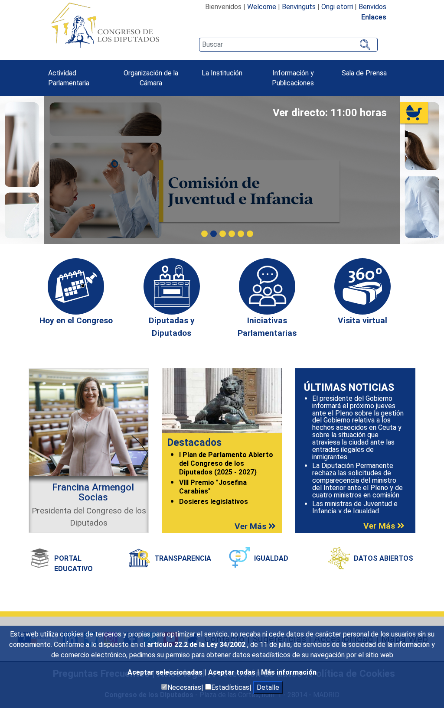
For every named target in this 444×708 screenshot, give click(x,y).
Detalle (268, 687)
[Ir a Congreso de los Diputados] (105, 25)
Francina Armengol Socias (93, 491)
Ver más (251, 526)
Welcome (261, 7)
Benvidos (372, 7)
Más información (289, 672)
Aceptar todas (232, 672)
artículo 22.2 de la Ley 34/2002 (197, 644)
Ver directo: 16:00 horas (331, 113)
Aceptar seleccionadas (165, 672)
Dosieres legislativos (213, 501)
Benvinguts (299, 7)
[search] (288, 45)
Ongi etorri (337, 7)
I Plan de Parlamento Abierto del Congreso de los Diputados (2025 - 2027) (226, 464)
